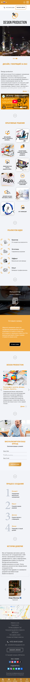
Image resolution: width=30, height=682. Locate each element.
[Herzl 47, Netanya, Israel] (15, 612)
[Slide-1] (15, 58)
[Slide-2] (16, 58)
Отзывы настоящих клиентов (15, 637)
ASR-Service (15, 632)
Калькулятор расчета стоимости (15, 630)
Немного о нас (15, 623)
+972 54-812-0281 (10, 7)
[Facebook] (10, 662)
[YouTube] (18, 662)
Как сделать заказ (15, 635)
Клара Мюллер (14, 598)
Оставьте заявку (15, 344)
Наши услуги (15, 625)
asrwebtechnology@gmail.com (16, 645)
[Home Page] (24, 2)
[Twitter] (15, 662)
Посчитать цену (15, 308)
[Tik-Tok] (20, 662)
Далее (25, 91)
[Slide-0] (13, 58)
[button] (4, 2)
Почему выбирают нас (15, 627)
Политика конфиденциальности (15, 673)
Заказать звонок (21, 7)
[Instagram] (12, 662)
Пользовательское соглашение (15, 675)
